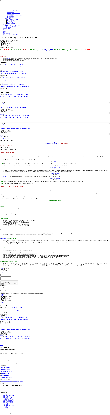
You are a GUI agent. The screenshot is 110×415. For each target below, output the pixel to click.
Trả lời (1, 295)
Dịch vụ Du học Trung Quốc (10, 26)
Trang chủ (4, 4)
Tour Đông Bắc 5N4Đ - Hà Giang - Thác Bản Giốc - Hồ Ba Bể (15, 80)
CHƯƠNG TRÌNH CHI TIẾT (8, 138)
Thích (2, 294)
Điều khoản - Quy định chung (7, 371)
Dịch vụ (4, 24)
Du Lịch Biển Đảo (10, 20)
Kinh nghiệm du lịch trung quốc (8, 400)
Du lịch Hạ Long (10, 22)
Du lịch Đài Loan (10, 12)
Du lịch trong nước (8, 18)
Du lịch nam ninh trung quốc (8, 401)
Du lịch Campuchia (10, 17)
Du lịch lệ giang (6, 396)
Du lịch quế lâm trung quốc (8, 402)
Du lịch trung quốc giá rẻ (7, 397)
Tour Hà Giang (5, 406)
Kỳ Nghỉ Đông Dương (7, 389)
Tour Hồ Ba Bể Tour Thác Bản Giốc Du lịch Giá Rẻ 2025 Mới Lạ (15, 338)
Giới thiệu (4, 29)
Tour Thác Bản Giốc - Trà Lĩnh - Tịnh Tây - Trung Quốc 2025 (15, 86)
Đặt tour (2, 136)
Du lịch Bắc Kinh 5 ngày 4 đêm (8, 405)
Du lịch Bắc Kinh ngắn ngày (8, 403)
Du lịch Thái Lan (10, 14)
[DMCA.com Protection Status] (6, 381)
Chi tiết (1, 316)
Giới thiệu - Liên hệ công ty (6, 377)
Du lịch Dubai (9, 11)
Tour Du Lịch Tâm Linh (11, 21)
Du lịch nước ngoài (8, 6)
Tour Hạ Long (5, 410)
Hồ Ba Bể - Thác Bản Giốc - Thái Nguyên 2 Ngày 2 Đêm (13, 73)
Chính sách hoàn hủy (5, 369)
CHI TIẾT (2, 103)
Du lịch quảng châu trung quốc (8, 395)
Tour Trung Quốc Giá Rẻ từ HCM (13, 13)
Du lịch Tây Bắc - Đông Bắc (12, 19)
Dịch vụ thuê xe (8, 27)
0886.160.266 (3, 2)
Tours (4, 5)
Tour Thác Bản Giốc (6, 408)
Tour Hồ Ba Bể (5, 407)
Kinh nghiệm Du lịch (6, 28)
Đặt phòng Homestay (11, 23)
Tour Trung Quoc (6, 394)
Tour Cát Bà (5, 411)
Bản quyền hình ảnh (5, 375)
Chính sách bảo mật (5, 373)
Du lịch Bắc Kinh (6, 404)
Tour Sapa (4, 409)
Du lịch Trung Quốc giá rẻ (12, 7)
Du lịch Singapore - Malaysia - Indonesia (14, 15)
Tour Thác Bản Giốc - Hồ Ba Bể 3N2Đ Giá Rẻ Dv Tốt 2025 (14, 67)
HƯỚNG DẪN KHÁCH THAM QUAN (12, 25)
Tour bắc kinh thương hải (7, 398)
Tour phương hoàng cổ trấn (8, 399)
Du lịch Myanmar (10, 8)
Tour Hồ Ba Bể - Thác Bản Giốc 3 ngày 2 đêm (11, 310)
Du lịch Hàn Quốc (10, 16)
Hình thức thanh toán (5, 367)
